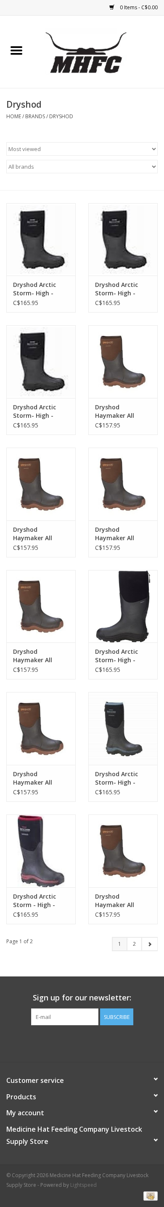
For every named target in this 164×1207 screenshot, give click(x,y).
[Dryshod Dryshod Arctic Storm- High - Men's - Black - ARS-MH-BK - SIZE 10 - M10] (41, 239)
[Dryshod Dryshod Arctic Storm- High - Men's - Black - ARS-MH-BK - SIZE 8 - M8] (41, 361)
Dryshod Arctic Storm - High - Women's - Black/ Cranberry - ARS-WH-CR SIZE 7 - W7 (39, 900)
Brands (35, 116)
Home (13, 116)
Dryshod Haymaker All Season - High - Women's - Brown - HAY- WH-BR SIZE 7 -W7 (40, 533)
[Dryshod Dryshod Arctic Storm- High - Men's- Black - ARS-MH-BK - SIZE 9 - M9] (123, 239)
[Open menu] (16, 50)
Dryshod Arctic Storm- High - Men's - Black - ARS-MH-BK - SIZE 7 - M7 (120, 655)
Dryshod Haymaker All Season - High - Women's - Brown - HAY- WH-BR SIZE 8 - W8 (122, 900)
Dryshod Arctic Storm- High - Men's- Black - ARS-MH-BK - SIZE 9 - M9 (123, 289)
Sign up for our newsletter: (82, 997)
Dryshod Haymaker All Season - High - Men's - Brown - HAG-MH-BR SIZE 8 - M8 (39, 655)
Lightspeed (83, 1184)
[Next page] (149, 944)
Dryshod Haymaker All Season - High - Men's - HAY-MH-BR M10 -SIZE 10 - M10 (38, 778)
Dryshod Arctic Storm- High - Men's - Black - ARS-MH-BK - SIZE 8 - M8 (38, 411)
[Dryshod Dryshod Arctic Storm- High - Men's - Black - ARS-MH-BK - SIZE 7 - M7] (123, 606)
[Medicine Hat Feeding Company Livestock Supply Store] (98, 51)
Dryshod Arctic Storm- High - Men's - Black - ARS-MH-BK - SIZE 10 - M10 (38, 289)
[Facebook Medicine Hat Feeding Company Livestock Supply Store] (82, 1042)
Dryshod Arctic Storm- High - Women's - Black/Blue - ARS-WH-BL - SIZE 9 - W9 (120, 778)
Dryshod (61, 116)
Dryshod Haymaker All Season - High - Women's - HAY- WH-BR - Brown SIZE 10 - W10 (118, 411)
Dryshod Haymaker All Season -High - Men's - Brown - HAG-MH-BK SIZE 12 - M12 (119, 533)
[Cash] (149, 1195)
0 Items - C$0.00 (138, 7)
